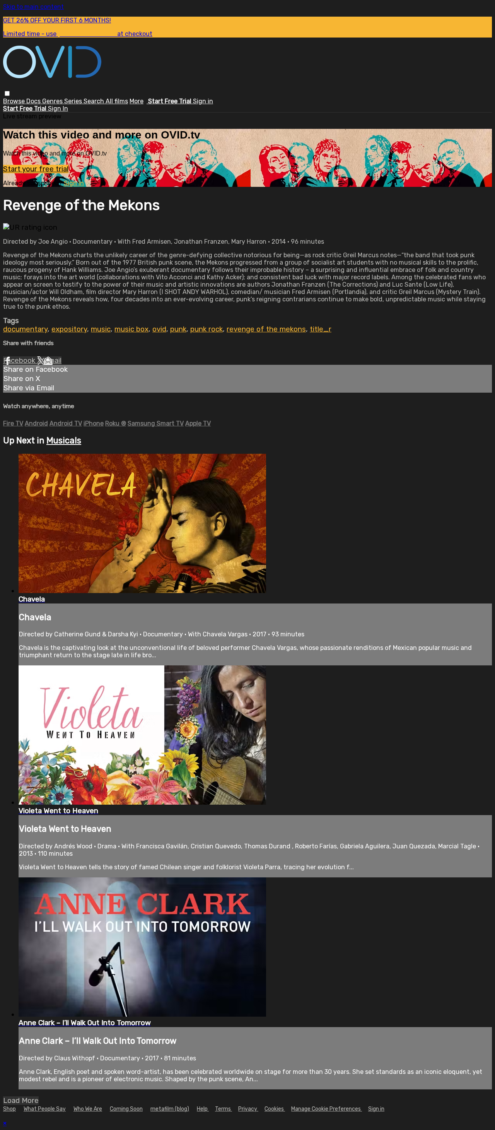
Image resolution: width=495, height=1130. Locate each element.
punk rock (206, 329)
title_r (320, 329)
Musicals (63, 440)
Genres (53, 101)
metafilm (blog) (169, 1109)
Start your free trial (35, 169)
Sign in (203, 101)
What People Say (45, 1109)
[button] (7, 93)
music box (131, 329)
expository (69, 329)
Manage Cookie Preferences (326, 1109)
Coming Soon (126, 1109)
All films (117, 101)
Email (52, 360)
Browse (14, 101)
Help (203, 1109)
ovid (159, 329)
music (101, 329)
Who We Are (87, 1109)
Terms (223, 1109)
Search (95, 101)
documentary (25, 329)
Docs (34, 101)
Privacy (248, 1109)
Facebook (20, 360)
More (136, 101)
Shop (9, 1109)
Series (74, 101)
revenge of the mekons (266, 329)
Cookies (275, 1109)
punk (178, 329)
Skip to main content (33, 6)
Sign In (58, 108)
